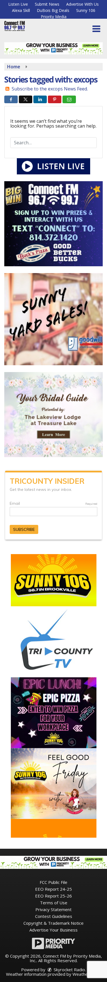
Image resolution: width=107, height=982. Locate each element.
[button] (96, 28)
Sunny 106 (85, 10)
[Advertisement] (53, 48)
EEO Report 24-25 (53, 889)
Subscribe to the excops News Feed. (50, 89)
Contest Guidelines (53, 916)
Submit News (47, 4)
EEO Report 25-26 (53, 896)
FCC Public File (53, 882)
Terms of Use (53, 902)
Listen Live (18, 4)
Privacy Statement (53, 909)
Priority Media (53, 16)
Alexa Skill (21, 10)
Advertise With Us (82, 4)
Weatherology (86, 974)
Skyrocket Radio (69, 969)
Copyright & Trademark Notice (53, 923)
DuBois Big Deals (53, 10)
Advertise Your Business (53, 930)
